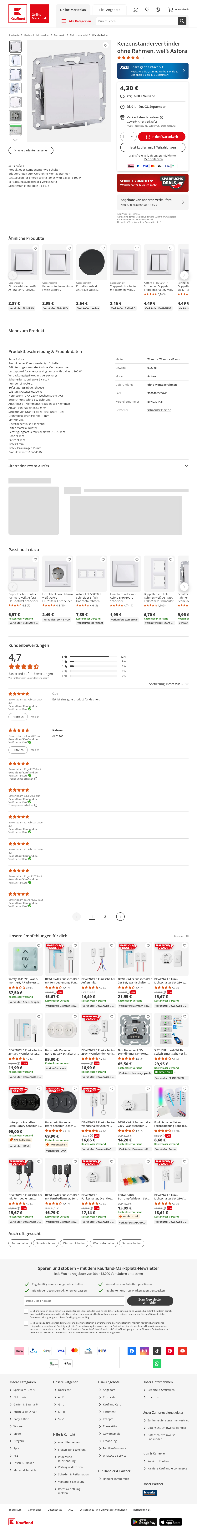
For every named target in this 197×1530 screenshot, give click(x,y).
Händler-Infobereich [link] (116, 1479)
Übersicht (64, 1390)
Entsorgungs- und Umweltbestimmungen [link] (103, 1509)
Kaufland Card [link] (112, 1404)
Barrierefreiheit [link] (141, 1509)
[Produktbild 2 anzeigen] (15, 60)
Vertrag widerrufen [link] (70, 1467)
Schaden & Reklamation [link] (73, 1474)
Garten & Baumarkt (25, 1404)
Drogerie (19, 1441)
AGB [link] (70, 1509)
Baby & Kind (21, 1419)
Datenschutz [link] (55, 1509)
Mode (17, 1433)
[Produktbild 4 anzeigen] (15, 88)
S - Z (61, 1419)
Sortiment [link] (109, 1412)
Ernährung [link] (110, 1441)
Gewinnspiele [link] (111, 1433)
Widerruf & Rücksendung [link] (67, 1459)
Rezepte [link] (108, 1419)
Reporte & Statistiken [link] (161, 1390)
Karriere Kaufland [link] (159, 1461)
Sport (16, 1448)
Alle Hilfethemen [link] (69, 1442)
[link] (110, 9)
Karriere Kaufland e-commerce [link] (167, 1468)
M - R (61, 1412)
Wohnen (18, 1426)
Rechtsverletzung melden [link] (69, 1491)
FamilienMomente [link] (114, 1448)
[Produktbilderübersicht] (15, 91)
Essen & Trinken (23, 1463)
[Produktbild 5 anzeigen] (15, 102)
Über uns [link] (153, 1397)
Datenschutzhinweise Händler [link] (167, 1427)
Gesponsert (14, 283)
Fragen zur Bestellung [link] (72, 1449)
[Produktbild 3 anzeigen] (15, 74)
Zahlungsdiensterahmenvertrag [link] (168, 1420)
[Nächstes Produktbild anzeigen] (15, 140)
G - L (61, 1404)
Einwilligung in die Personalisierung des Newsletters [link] (82, 1326)
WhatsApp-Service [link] (114, 1455)
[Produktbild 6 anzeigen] (15, 116)
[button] (94, 657)
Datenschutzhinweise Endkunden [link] (161, 1437)
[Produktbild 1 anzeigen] (15, 47)
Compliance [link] (34, 1509)
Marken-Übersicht (25, 1470)
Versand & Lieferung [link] (71, 1481)
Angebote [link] (109, 1390)
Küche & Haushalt (25, 1412)
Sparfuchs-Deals (24, 1390)
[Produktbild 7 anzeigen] (15, 130)
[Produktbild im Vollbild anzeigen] (69, 91)
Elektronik (19, 1397)
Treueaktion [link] (110, 1426)
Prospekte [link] (109, 1397)
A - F (61, 1397)
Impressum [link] (15, 1509)
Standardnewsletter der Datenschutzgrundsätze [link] (65, 1313)
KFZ (15, 1455)
